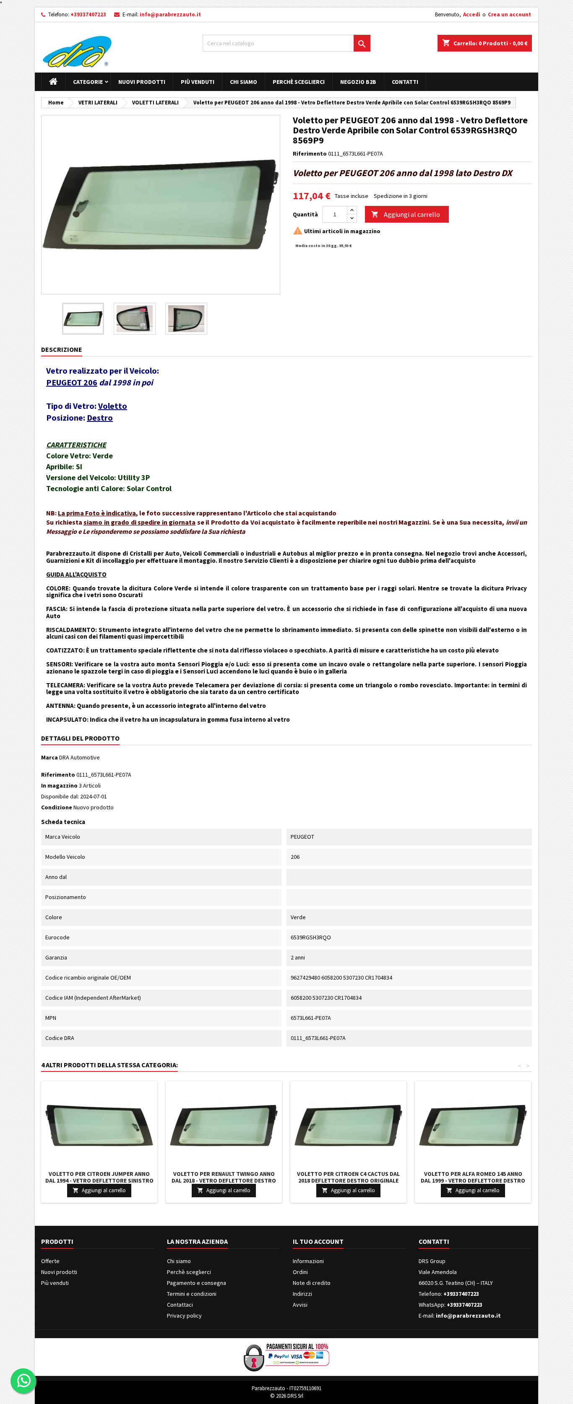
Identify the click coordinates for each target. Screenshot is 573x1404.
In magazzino (59, 785)
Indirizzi (302, 1293)
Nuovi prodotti (141, 82)
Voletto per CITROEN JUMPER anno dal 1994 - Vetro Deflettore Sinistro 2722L (99, 1180)
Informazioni (308, 1261)
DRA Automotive (79, 757)
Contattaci (180, 1304)
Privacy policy (184, 1315)
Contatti (405, 82)
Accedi (471, 14)
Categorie (88, 82)
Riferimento (310, 153)
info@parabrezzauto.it (170, 14)
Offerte (50, 1261)
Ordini (300, 1272)
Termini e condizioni (191, 1293)
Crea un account (509, 14)
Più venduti (197, 82)
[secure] (286, 1356)
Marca (49, 757)
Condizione (56, 807)
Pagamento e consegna (196, 1283)
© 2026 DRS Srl (286, 1395)
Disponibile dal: (60, 796)
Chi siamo (243, 82)
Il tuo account (318, 1241)
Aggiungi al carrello (405, 214)
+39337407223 (88, 14)
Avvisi (300, 1304)
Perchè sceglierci (299, 82)
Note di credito (312, 1283)
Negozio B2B (358, 82)
